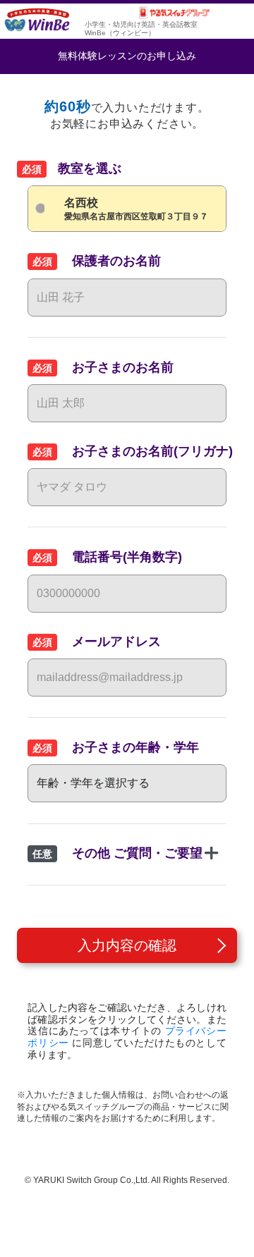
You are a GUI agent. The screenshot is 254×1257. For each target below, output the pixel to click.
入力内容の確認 (127, 945)
